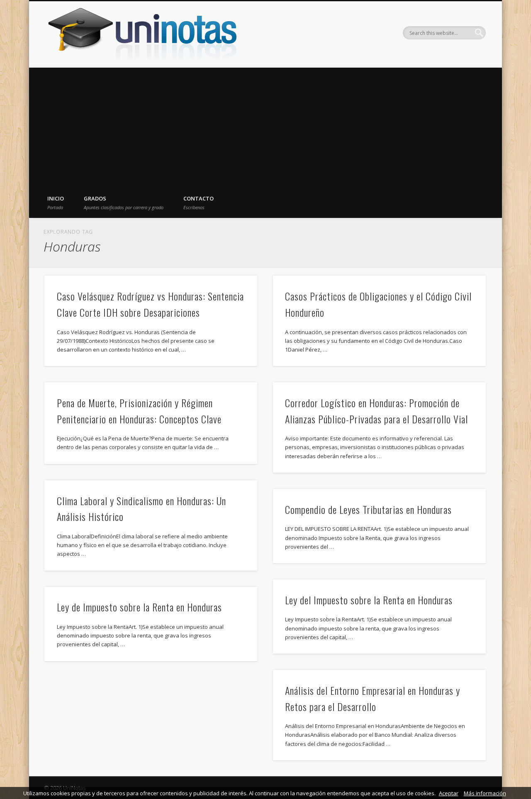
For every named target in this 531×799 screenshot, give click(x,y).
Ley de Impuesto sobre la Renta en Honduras (139, 606)
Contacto (198, 202)
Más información (485, 793)
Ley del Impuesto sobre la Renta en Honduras (369, 599)
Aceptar (448, 793)
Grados (123, 202)
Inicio (55, 202)
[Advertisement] (265, 126)
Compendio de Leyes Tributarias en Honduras (368, 509)
